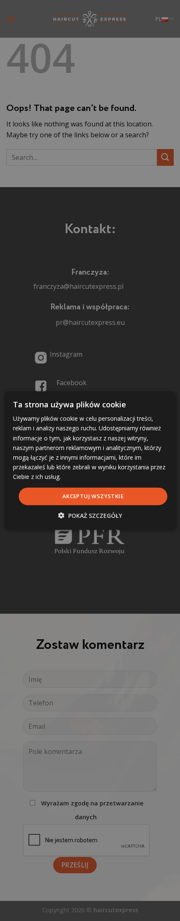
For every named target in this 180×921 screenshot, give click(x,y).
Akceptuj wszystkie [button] (92, 496)
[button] (90, 515)
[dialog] (90, 460)
